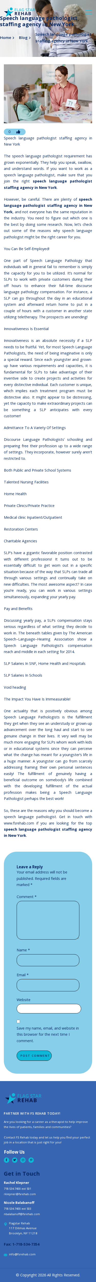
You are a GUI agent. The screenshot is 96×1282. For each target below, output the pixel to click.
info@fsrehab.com (22, 1254)
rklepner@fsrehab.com (20, 1194)
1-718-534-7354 (25, 1244)
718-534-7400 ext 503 (17, 1208)
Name (23, 950)
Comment (27, 896)
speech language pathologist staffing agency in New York (48, 205)
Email (23, 974)
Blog (23, 37)
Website (23, 999)
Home (5, 37)
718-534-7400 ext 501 (17, 1189)
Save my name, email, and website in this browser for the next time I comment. (48, 1034)
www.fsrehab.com (19, 823)
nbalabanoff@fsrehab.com (22, 1214)
